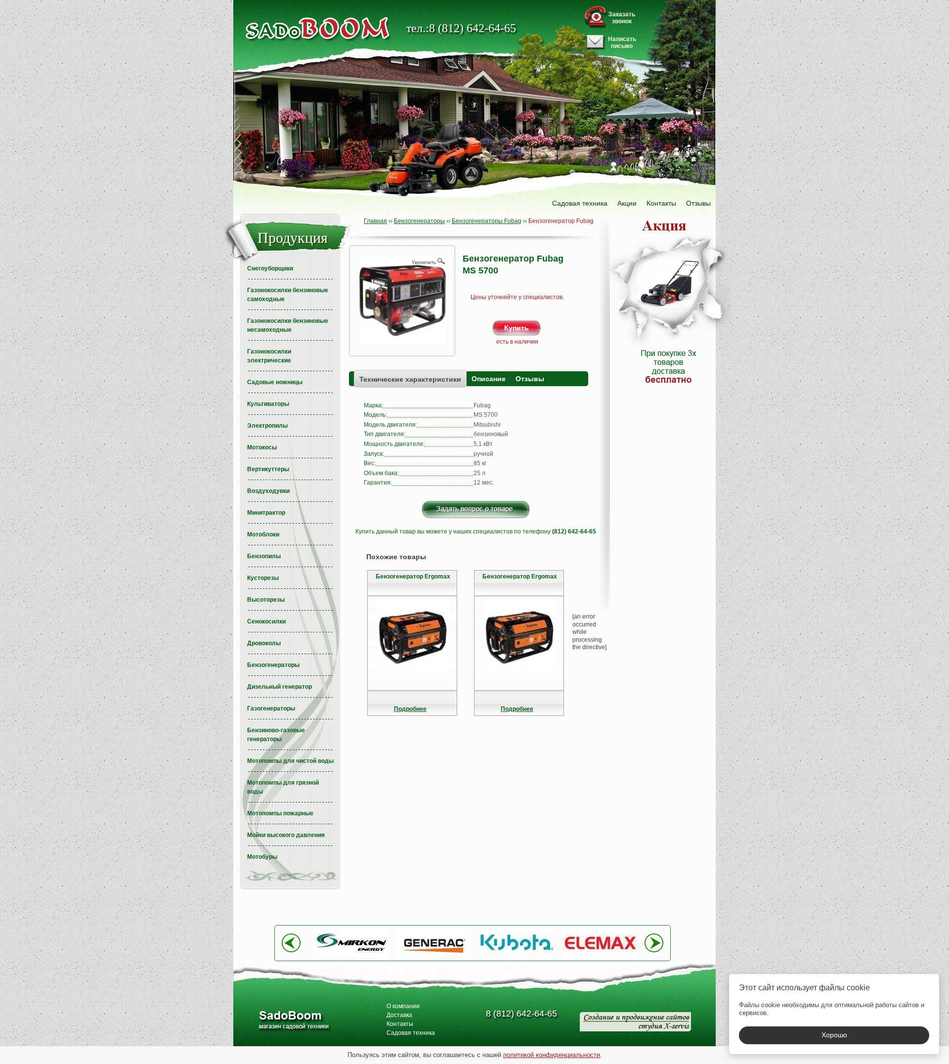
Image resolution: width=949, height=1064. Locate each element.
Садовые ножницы (274, 382)
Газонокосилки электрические (269, 356)
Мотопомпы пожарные (280, 813)
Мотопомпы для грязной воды (283, 787)
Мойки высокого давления (286, 835)
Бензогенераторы (273, 665)
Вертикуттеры (268, 469)
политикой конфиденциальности (551, 1055)
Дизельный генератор (279, 686)
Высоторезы (266, 599)
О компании (403, 1006)
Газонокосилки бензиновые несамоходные (287, 325)
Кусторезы (263, 578)
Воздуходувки (268, 491)
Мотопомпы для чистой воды (290, 760)
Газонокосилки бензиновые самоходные (287, 295)
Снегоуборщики (270, 268)
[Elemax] (600, 958)
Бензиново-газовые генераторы (276, 735)
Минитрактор (266, 512)
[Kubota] (517, 958)
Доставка (399, 1015)
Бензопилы (264, 556)
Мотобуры (262, 856)
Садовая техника (579, 203)
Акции (627, 203)
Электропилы (267, 425)
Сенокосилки (266, 621)
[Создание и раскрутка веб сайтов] (635, 1021)
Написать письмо (622, 42)
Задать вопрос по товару (476, 509)
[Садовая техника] (317, 28)
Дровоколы (264, 643)
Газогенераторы (271, 708)
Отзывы (698, 203)
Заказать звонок (621, 18)
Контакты (661, 203)
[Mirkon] (351, 958)
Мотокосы (262, 447)
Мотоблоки (263, 534)
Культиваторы (268, 403)
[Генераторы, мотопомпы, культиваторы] (293, 1021)
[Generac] (434, 958)
